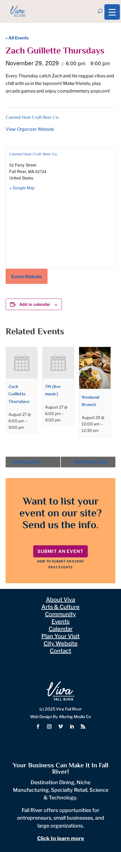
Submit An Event (60, 551)
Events (60, 621)
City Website (61, 643)
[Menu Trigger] (112, 12)
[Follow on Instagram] (49, 726)
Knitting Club (26, 462)
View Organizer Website (30, 129)
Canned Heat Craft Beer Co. (32, 117)
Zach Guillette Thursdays (18, 394)
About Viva (60, 599)
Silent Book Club (91, 462)
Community (60, 614)
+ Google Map (22, 187)
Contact (60, 650)
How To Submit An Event (60, 561)
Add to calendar (34, 304)
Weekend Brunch (90, 401)
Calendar (61, 628)
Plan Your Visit (60, 636)
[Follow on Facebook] (37, 726)
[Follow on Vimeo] (60, 726)
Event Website (26, 276)
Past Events (60, 567)
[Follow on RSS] (83, 726)
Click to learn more (60, 838)
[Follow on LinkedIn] (71, 726)
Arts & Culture (60, 607)
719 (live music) (52, 391)
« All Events (17, 38)
